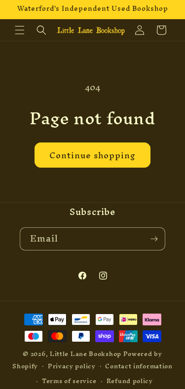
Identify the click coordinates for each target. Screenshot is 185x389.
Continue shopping (92, 155)
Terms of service (69, 381)
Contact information (138, 366)
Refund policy (130, 381)
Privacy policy (72, 366)
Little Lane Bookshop (85, 354)
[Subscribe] (154, 238)
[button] (20, 30)
